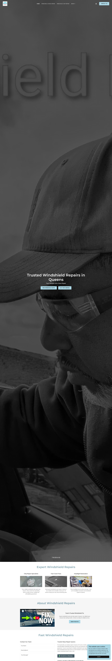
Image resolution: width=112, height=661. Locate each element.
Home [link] (38, 3)
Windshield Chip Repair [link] (63, 3)
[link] (5, 3)
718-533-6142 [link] (56, 557)
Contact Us (104, 3)
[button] (73, 3)
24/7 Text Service (65, 287)
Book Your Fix (75, 621)
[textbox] (37, 645)
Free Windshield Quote (48, 287)
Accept (99, 656)
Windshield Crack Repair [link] (48, 3)
